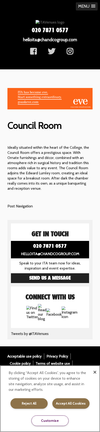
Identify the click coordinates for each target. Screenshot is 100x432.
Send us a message (50, 278)
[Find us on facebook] (70, 53)
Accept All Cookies (71, 403)
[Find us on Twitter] (51, 53)
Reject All (29, 403)
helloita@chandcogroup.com (50, 39)
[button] (87, 6)
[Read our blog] (42, 319)
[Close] (95, 372)
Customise (50, 420)
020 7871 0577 (50, 30)
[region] (50, 398)
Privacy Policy (57, 356)
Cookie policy (20, 363)
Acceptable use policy (24, 356)
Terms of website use (53, 363)
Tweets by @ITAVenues (30, 333)
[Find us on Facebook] (33, 53)
